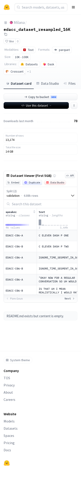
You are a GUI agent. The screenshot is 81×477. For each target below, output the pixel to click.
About (8, 392)
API (72, 175)
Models (9, 421)
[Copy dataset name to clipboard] (5, 34)
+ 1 (29, 71)
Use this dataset (37, 105)
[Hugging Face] (7, 463)
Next (68, 298)
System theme (20, 360)
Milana (19, 22)
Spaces (9, 435)
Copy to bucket (42, 97)
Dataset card (21, 83)
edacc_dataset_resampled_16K (37, 29)
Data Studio (50, 83)
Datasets (11, 428)
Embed (15, 182)
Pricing (9, 442)
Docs (7, 450)
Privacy (9, 385)
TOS (7, 378)
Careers (9, 399)
